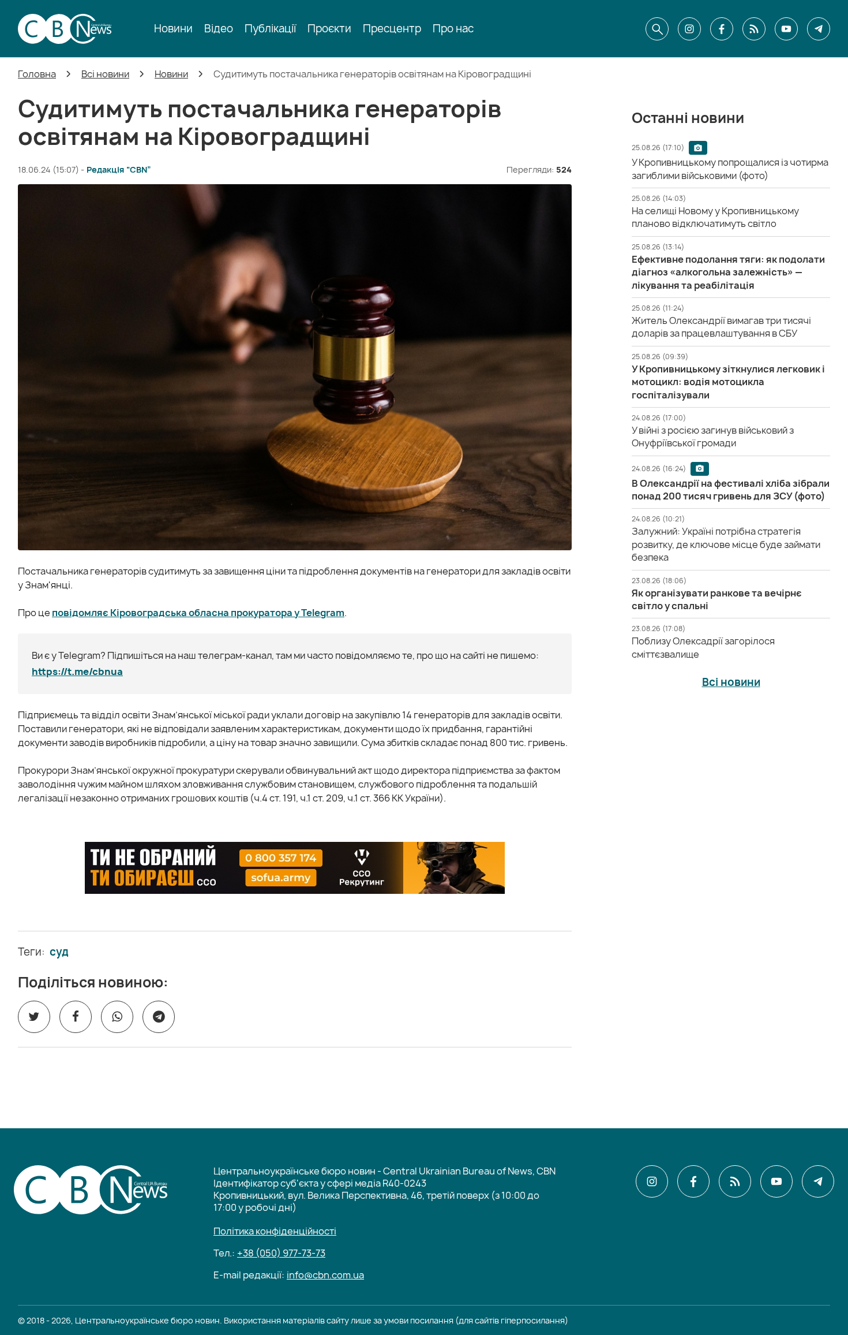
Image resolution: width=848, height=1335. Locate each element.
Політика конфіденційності (274, 1231)
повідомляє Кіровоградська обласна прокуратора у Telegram (198, 612)
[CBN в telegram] (818, 28)
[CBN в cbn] (754, 28)
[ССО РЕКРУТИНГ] (295, 868)
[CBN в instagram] (689, 28)
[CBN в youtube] (786, 28)
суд (59, 952)
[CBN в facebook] (721, 28)
